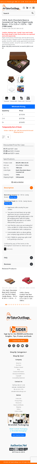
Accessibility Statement (18, 378)
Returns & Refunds (18, 405)
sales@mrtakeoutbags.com (18, 391)
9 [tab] (21, 304)
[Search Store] (32, 13)
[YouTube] (22, 346)
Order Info (18, 398)
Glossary (9, 249)
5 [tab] (13, 304)
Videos (18, 409)
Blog (18, 369)
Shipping (18, 407)
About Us (18, 363)
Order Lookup (18, 411)
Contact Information (18, 371)
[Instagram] (13, 346)
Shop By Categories (18, 352)
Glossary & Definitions (18, 374)
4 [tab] (11, 304)
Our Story (18, 365)
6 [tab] (15, 304)
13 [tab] (28, 304)
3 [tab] (9, 304)
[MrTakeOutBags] (11, 8)
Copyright (18, 376)
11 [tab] (25, 304)
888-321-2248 (19, 2)
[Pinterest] (26, 346)
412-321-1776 (19, 389)
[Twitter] (18, 346)
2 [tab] (8, 304)
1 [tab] (6, 304)
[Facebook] (9, 346)
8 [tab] (19, 304)
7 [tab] (17, 304)
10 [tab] (23, 304)
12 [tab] (27, 304)
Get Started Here (18, 435)
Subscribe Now (18, 341)
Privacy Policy (18, 400)
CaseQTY (3, 137)
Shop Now (13, 197)
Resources (18, 403)
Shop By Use (18, 356)
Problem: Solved (18, 367)
